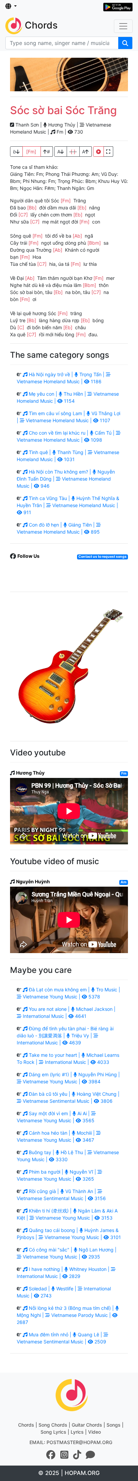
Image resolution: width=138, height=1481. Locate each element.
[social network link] (51, 1454)
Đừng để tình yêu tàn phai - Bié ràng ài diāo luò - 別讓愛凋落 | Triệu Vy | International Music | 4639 (65, 1035)
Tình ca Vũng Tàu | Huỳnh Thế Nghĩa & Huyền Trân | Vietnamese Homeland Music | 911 (68, 505)
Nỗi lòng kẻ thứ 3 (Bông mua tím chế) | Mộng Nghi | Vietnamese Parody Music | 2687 (66, 1315)
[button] (11, 6)
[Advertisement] (69, 74)
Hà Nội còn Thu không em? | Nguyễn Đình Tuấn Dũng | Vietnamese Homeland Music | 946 (66, 479)
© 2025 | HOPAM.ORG (69, 1473)
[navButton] (123, 26)
